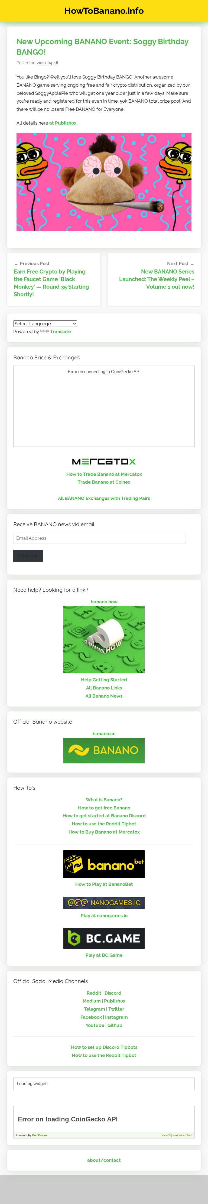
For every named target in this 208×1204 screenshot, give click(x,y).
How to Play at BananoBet (104, 884)
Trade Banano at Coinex (104, 482)
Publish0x (114, 1001)
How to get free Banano (104, 808)
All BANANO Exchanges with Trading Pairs (104, 498)
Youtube (95, 1025)
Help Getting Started (104, 679)
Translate (60, 331)
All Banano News (104, 696)
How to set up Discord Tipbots (104, 1047)
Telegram (94, 1009)
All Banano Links (104, 688)
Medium (92, 1001)
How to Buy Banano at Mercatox (104, 832)
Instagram (116, 1017)
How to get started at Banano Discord (104, 815)
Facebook (91, 1017)
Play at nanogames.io (104, 915)
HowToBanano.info (104, 10)
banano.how (104, 601)
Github (115, 1025)
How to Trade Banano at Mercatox (104, 474)
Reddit (94, 993)
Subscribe (28, 555)
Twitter (116, 1009)
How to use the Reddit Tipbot (104, 823)
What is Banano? (104, 799)
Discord (113, 993)
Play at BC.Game (104, 955)
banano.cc (104, 733)
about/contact (104, 1160)
